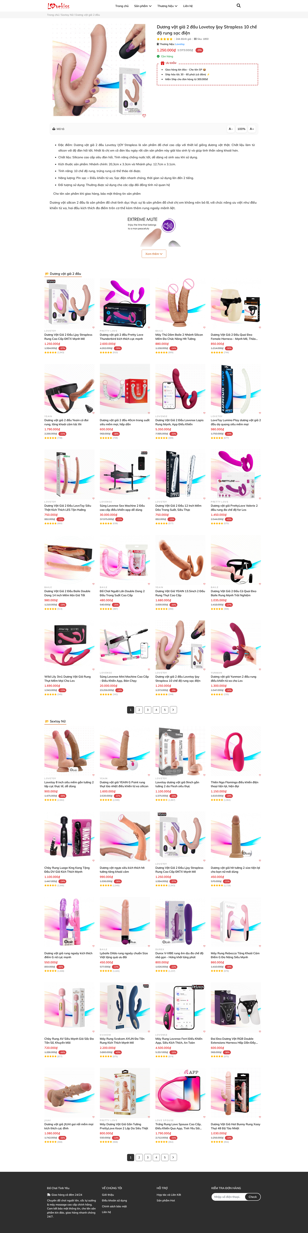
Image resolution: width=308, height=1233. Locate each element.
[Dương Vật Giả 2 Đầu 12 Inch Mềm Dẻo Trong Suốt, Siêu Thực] (180, 474)
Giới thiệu (108, 1194)
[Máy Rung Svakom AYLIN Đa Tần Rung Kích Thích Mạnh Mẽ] (125, 1007)
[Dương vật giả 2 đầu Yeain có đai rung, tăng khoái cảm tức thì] (69, 389)
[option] (99, 71)
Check (253, 1197)
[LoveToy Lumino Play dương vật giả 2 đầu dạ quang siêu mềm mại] (236, 389)
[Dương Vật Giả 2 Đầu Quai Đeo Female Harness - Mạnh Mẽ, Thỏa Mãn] (236, 303)
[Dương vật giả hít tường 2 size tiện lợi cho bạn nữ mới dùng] (236, 836)
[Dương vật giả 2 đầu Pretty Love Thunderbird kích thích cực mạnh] (125, 303)
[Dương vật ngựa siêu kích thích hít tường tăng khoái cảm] (125, 836)
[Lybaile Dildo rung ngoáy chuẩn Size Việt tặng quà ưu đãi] (125, 922)
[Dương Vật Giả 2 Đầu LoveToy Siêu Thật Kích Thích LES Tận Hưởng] (69, 474)
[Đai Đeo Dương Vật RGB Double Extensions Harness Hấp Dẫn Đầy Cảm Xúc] (236, 1007)
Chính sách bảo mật (114, 1206)
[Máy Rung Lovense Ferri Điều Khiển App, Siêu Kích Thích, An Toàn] (180, 1007)
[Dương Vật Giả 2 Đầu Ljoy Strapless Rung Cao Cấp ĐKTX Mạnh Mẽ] (69, 303)
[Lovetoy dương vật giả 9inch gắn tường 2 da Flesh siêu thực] (180, 751)
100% (241, 129)
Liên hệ (106, 1212)
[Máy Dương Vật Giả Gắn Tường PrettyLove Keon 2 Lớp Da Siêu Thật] (125, 1093)
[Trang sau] (173, 709)
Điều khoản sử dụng (114, 1200)
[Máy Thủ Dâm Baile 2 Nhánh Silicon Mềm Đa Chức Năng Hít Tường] (180, 303)
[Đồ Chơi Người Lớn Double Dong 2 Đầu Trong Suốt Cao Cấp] (125, 560)
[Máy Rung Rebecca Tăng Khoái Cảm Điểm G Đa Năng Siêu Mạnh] (236, 922)
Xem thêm (152, 254)
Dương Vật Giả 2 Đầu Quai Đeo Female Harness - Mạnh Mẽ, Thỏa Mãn (233, 338)
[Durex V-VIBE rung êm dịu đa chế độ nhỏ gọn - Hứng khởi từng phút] (180, 922)
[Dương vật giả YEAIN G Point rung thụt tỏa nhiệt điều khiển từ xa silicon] (125, 751)
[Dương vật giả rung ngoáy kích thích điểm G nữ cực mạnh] (69, 922)
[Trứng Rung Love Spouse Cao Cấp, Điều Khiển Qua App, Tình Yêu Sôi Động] (180, 1093)
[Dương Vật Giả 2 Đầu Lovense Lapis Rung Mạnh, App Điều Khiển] (180, 389)
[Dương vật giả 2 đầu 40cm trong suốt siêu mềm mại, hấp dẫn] (125, 389)
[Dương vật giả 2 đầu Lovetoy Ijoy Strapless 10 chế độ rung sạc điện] (99, 71)
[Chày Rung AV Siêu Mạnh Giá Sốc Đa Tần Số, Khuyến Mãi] (69, 1007)
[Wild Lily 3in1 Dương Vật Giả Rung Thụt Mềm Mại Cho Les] (69, 645)
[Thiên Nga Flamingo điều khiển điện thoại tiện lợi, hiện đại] (236, 751)
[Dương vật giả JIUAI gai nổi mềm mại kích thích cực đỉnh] (69, 1093)
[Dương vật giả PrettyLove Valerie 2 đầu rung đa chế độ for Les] (236, 474)
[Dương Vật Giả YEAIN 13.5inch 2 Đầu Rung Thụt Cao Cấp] (180, 560)
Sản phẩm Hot (166, 1200)
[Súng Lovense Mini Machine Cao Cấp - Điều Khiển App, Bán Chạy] (125, 645)
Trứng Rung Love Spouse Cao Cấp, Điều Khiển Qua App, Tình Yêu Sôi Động (178, 1128)
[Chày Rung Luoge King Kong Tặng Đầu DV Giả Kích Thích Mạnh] (69, 836)
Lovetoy (180, 44)
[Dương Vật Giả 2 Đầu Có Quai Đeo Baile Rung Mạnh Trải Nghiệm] (236, 560)
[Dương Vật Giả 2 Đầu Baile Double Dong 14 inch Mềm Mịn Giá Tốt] (69, 560)
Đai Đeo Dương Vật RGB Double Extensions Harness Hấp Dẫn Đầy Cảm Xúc (233, 1042)
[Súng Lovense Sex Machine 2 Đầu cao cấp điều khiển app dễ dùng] (125, 474)
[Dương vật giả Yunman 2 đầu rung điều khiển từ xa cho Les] (236, 645)
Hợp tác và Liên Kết (169, 1194)
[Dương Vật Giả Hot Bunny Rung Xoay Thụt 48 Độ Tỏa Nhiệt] (236, 1093)
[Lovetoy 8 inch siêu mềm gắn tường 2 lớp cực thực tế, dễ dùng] (69, 751)
